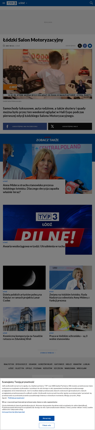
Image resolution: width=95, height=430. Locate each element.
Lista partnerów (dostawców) (13, 412)
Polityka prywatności (16, 398)
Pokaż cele (47, 425)
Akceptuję (47, 418)
